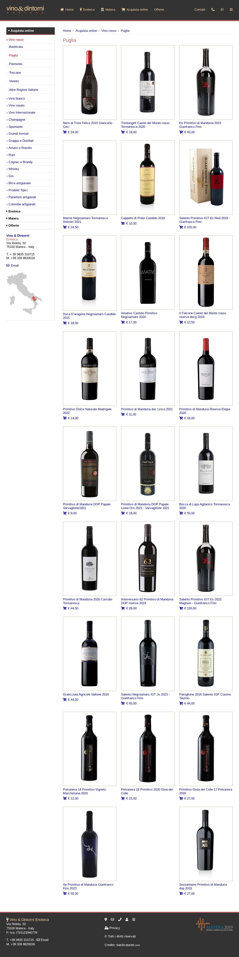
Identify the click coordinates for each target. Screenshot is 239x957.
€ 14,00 (73, 418)
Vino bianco (17, 98)
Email (15, 265)
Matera (110, 9)
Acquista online (137, 9)
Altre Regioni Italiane (23, 90)
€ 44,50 (73, 608)
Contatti (199, 9)
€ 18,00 (131, 132)
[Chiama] (120, 919)
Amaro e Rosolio (20, 148)
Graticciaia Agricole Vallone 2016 (86, 694)
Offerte (159, 9)
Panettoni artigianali (22, 197)
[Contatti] (127, 919)
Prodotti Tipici (18, 190)
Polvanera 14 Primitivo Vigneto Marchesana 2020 (84, 791)
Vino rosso (108, 31)
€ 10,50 (131, 223)
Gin (11, 176)
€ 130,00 (190, 608)
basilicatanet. (128, 945)
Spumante (16, 127)
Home (69, 9)
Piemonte (15, 64)
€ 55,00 (189, 513)
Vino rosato (16, 105)
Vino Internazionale (22, 112)
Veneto (14, 81)
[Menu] (134, 919)
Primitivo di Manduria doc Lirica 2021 (147, 409)
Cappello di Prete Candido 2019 (143, 218)
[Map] (24, 313)
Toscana (15, 72)
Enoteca (88, 9)
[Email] (113, 919)
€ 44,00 (73, 699)
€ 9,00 (72, 513)
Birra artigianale (20, 183)
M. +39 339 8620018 (20, 944)
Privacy (114, 928)
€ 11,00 (131, 414)
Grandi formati (19, 133)
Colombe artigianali (22, 204)
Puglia (125, 31)
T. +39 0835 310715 (20, 940)
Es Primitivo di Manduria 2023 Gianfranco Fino (200, 125)
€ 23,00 (131, 798)
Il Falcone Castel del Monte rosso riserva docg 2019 (202, 315)
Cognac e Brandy (21, 162)
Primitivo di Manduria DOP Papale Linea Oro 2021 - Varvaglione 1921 (145, 506)
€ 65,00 (189, 132)
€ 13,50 (189, 322)
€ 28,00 (131, 608)
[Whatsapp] (222, 9)
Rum (12, 155)
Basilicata (16, 47)
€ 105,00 (190, 227)
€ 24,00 (73, 132)
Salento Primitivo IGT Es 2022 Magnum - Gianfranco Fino (200, 601)
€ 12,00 (73, 798)
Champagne (17, 119)
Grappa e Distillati (21, 141)
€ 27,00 (189, 798)
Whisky (14, 169)
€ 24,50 (73, 227)
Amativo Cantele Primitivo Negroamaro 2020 (139, 315)
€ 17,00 (131, 322)
